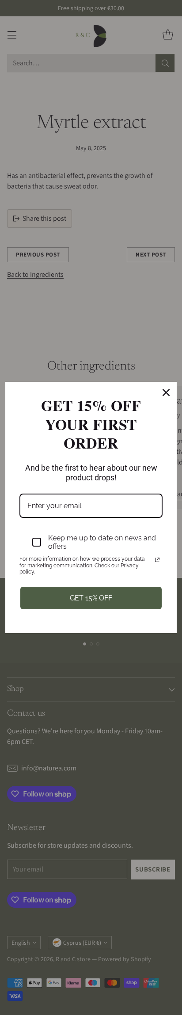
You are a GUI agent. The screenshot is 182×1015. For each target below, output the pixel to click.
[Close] (166, 392)
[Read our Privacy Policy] (157, 560)
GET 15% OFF (91, 598)
